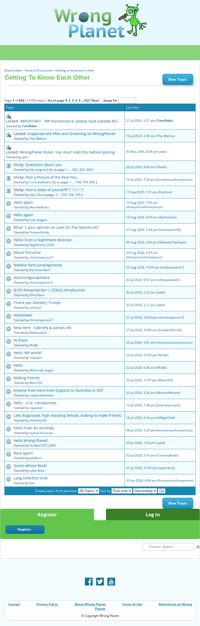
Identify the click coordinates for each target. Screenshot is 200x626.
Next (95, 100)
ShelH (161, 167)
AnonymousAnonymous (174, 179)
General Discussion (38, 70)
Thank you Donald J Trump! (37, 302)
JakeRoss (35, 458)
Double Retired (169, 330)
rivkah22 (35, 357)
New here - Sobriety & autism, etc (43, 327)
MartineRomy (39, 207)
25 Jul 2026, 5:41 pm (140, 342)
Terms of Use (132, 604)
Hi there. (21, 340)
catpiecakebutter (41, 395)
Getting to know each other (74, 70)
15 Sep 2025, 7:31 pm (141, 192)
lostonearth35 (169, 229)
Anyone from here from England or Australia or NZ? (58, 390)
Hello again (23, 202)
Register (47, 514)
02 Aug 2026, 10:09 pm (142, 267)
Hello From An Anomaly (34, 427)
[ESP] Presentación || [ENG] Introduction (49, 290)
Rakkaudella (38, 332)
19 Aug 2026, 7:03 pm (142, 202)
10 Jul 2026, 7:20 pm (140, 179)
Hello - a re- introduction (35, 402)
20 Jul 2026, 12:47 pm (141, 380)
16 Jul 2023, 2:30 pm (140, 136)
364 (89, 169)
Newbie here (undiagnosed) (38, 264)
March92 (35, 383)
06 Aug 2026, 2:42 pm (142, 242)
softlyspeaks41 (172, 267)
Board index (13, 70)
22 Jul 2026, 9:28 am (140, 367)
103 (64, 194)
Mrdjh (33, 345)
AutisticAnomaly (41, 433)
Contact (14, 604)
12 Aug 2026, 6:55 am (142, 217)
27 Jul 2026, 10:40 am (141, 330)
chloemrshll (37, 420)
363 (82, 169)
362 (75, 169)
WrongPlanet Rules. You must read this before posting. (68, 152)
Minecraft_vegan (41, 370)
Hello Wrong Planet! (31, 440)
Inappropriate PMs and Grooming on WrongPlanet (71, 133)
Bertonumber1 (40, 270)
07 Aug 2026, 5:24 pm (142, 229)
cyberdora (36, 470)
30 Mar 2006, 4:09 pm (142, 151)
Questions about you (44, 164)
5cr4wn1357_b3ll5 (42, 445)
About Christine (27, 252)
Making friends (27, 377)
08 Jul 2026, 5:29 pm (140, 430)
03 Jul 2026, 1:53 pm (140, 443)
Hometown (23, 315)
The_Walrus (37, 138)
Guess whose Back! (30, 465)
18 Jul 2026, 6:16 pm (140, 418)
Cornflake (29, 126)
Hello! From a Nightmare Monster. (43, 239)
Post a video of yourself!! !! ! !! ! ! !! (55, 189)
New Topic (177, 79)
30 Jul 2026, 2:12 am (140, 305)
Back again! (23, 453)
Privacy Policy (47, 604)
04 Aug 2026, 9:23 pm (142, 252)
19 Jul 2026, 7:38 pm (140, 405)
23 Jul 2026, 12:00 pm (141, 355)
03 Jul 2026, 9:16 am (140, 455)
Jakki (160, 292)
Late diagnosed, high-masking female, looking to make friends (67, 415)
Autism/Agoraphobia (31, 277)
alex (25, 157)
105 (78, 194)
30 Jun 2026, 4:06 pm (141, 480)
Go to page (56, 100)
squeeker (36, 408)
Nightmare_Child (41, 245)
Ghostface (36, 295)
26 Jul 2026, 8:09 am (140, 167)
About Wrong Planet (90, 604)
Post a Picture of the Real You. (52, 177)
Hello (18, 365)
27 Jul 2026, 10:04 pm (141, 317)
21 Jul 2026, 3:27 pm (140, 120)
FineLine (165, 192)
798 (78, 182)
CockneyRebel (39, 182)
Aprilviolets (167, 217)
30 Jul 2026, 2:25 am (140, 292)
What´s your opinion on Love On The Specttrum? (56, 227)
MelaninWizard (168, 392)
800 (92, 182)
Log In (153, 514)
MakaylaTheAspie (172, 242)
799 (85, 182)
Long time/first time (31, 478)
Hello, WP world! (28, 352)
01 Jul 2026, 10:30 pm (141, 468)
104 (71, 194)
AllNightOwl (165, 418)
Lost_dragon (38, 220)
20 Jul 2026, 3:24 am (140, 392)
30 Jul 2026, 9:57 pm (140, 280)
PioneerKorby (39, 232)
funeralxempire (168, 405)
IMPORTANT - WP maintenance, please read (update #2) (68, 121)
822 (87, 100)
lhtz (32, 483)
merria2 (35, 307)
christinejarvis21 (41, 257)
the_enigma (37, 169)
